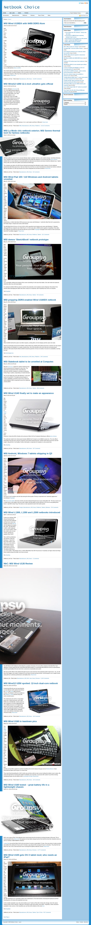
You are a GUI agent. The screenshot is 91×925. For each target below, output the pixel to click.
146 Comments (36, 716)
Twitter (82, 3)
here (43, 906)
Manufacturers (15, 15)
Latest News (67, 44)
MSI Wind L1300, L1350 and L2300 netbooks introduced (32, 512)
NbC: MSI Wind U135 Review (18, 563)
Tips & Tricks (41, 15)
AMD (20, 125)
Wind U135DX (17, 68)
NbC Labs (12, 12)
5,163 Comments (45, 678)
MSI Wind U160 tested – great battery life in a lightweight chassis (26, 786)
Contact (81, 922)
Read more (13, 75)
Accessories (6, 15)
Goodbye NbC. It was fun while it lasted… (73, 48)
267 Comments (36, 448)
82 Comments (36, 172)
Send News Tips (84, 15)
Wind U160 (17, 839)
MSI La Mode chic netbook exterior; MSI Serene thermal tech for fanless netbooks (32, 131)
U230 (12, 691)
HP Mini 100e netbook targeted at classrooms (74, 54)
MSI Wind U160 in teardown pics (20, 721)
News (19, 12)
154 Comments (36, 779)
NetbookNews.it (50, 768)
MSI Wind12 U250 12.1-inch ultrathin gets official (28, 84)
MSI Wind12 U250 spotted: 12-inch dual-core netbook (31, 683)
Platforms (25, 15)
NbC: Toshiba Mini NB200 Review (73, 40)
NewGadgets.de (9, 353)
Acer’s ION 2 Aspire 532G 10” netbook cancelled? (75, 86)
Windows (48, 507)
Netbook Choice (14, 922)
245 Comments (44, 356)
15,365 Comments (37, 79)
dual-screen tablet (10, 500)
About (77, 922)
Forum (26, 12)
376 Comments (54, 507)
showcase (10, 366)
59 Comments (40, 294)
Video (49, 15)
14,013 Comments (45, 125)
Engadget (37, 229)
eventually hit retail (28, 776)
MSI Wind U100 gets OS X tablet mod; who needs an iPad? (30, 856)
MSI (28, 79)
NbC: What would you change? (73, 41)
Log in (20, 922)
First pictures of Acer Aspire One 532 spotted (76, 38)
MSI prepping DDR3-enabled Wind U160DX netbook (30, 300)
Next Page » (7, 917)
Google (21, 507)
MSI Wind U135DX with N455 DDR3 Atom (24, 23)
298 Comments (40, 388)
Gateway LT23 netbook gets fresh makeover (74, 61)
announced (15, 89)
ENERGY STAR (9, 694)
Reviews (33, 15)
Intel (20, 356)
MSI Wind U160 (5, 729)
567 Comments (47, 912)
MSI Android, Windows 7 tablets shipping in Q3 (28, 453)
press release (54, 159)
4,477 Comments (42, 850)
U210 (7, 691)
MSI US (14, 523)
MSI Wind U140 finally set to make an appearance (29, 393)
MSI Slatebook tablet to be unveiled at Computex (28, 361)
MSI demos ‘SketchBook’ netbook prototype (26, 239)
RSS (87, 3)
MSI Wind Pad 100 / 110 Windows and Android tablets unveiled (31, 178)
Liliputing (8, 445)
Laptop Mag (7, 843)
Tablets (39, 234)
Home (4, 12)
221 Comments (45, 234)
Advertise (86, 922)
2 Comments (36, 558)
